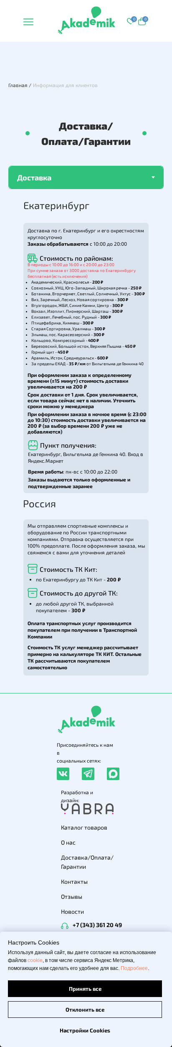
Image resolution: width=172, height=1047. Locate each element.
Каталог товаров (84, 827)
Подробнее (134, 968)
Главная (18, 85)
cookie (35, 960)
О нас (68, 842)
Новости (72, 911)
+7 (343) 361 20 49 (97, 924)
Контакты (74, 881)
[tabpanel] (86, 441)
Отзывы (71, 896)
